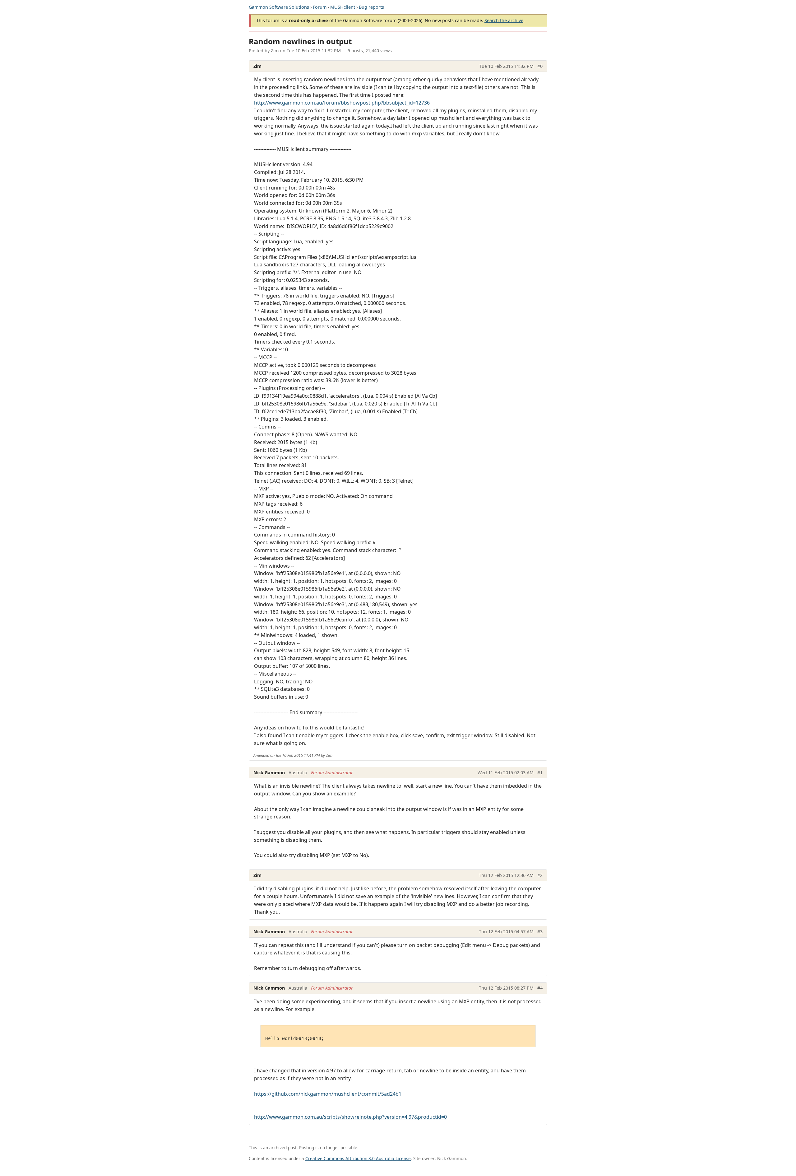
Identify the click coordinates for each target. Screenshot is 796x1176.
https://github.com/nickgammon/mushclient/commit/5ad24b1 (327, 1093)
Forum (319, 7)
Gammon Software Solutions (279, 7)
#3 (540, 932)
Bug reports (371, 7)
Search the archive (503, 20)
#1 (540, 772)
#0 (540, 66)
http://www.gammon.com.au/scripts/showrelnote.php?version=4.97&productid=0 (350, 1116)
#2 (540, 875)
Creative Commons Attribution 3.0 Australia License (358, 1158)
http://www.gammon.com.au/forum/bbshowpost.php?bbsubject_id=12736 (342, 102)
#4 (540, 988)
